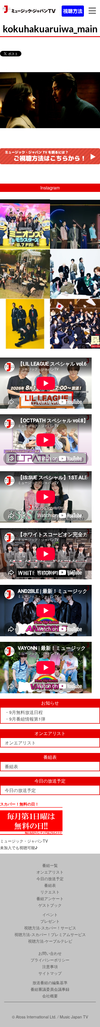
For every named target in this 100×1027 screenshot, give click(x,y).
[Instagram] (45, 244)
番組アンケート (50, 898)
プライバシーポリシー (50, 960)
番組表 (11, 766)
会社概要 (50, 996)
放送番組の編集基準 (50, 982)
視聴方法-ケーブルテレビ (50, 941)
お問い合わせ (50, 953)
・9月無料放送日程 (24, 712)
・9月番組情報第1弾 (25, 719)
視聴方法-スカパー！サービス (50, 927)
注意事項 (50, 966)
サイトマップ (50, 973)
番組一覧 (50, 865)
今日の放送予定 (20, 790)
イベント (50, 914)
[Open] (25, 224)
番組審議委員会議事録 (50, 989)
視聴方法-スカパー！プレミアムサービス (50, 934)
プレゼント (50, 921)
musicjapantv (24, 204)
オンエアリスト (20, 742)
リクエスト (50, 892)
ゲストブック (50, 905)
